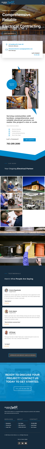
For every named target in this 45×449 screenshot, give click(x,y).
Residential (8, 423)
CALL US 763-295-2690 (22, 388)
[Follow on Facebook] (19, 443)
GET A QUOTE (29, 139)
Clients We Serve (22, 427)
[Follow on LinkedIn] (22, 443)
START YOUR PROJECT (9, 33)
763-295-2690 (36, 54)
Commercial (8, 425)
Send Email (33, 425)
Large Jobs (8, 427)
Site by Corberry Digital (22, 439)
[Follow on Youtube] (25, 443)
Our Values (20, 423)
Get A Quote (33, 427)
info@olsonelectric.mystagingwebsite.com (21, 49)
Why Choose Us (21, 425)
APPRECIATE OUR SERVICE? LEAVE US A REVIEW (22, 355)
